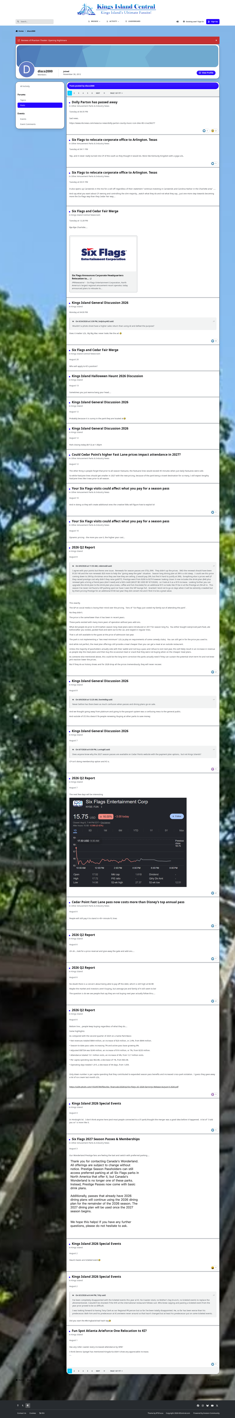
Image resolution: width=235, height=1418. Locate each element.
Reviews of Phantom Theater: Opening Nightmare (44, 40)
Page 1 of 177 (115, 93)
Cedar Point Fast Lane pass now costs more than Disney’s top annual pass (128, 902)
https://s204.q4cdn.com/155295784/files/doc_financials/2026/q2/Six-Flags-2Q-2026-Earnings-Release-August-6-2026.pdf (123, 1086)
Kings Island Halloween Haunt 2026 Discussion (107, 376)
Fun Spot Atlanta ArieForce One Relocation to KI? (109, 1331)
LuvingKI (101, 749)
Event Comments (28, 124)
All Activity (25, 86)
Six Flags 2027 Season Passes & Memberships (106, 1139)
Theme (150, 1413)
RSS (42, 1413)
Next (98, 93)
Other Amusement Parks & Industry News (90, 106)
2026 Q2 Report (83, 547)
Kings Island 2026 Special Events (96, 1103)
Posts (22, 105)
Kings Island (77, 306)
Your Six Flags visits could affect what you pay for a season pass (120, 488)
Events (23, 119)
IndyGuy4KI (103, 321)
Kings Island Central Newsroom (85, 215)
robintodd (103, 566)
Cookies (33, 1413)
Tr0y (99, 1295)
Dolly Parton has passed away (95, 102)
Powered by (206, 1413)
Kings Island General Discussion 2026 (100, 303)
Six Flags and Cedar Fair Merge (95, 211)
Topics (23, 100)
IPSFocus (159, 1413)
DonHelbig (103, 699)
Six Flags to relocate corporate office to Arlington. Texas (114, 140)
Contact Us (21, 1413)
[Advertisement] (117, 1391)
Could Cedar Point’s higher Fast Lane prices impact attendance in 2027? (126, 454)
